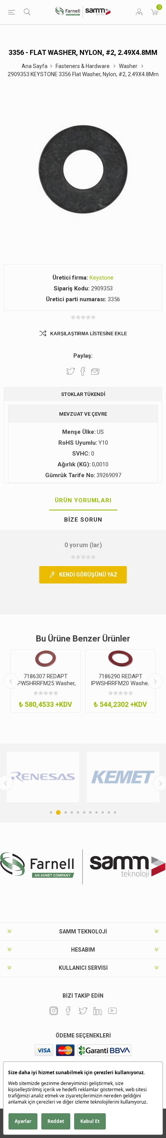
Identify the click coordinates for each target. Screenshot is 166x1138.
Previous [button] (11, 681)
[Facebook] (68, 1011)
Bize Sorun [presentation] (83, 519)
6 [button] (84, 812)
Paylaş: (83, 355)
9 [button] (103, 812)
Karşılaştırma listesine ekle (88, 333)
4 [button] (72, 812)
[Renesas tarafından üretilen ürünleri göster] (42, 777)
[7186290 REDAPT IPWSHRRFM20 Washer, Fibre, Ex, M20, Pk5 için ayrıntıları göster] (120, 658)
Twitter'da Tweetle (70, 371)
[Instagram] (53, 1011)
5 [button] (78, 812)
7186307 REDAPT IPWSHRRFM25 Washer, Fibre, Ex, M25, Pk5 (46, 683)
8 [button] (96, 812)
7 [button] (90, 812)
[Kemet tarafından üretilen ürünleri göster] (123, 777)
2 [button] (58, 812)
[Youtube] (112, 1011)
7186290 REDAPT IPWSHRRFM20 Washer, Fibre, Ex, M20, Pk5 (121, 683)
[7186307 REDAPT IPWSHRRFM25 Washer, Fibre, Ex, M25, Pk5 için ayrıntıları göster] (45, 658)
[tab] (83, 500)
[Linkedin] (97, 1011)
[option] (45, 681)
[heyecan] (83, 1011)
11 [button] (115, 812)
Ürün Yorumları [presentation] (83, 500)
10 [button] (109, 812)
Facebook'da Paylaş (83, 371)
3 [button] (65, 812)
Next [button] (155, 681)
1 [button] (51, 812)
